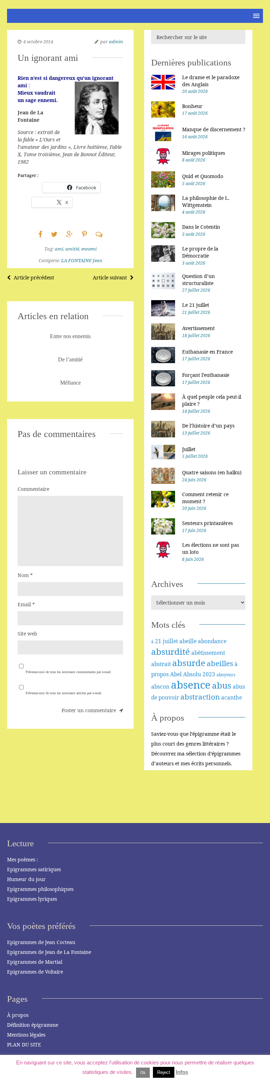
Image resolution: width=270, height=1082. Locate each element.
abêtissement (208, 653)
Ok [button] (143, 1072)
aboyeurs (226, 675)
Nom (25, 575)
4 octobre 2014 (38, 41)
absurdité (170, 651)
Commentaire (33, 489)
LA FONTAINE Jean (81, 260)
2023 (208, 674)
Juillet (188, 449)
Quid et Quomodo (202, 176)
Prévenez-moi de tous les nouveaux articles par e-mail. (64, 693)
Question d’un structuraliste (198, 279)
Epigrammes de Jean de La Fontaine (49, 952)
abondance (212, 641)
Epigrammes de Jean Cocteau (41, 942)
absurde (188, 663)
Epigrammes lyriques (32, 899)
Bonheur (192, 106)
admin (116, 41)
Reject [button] (163, 1072)
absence (191, 685)
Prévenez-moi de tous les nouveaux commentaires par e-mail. (69, 672)
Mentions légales (26, 1034)
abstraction (200, 697)
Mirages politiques (203, 153)
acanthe (231, 697)
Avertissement (198, 328)
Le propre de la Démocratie (200, 252)
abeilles (220, 663)
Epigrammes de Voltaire (35, 971)
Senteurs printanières (207, 523)
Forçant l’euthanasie (205, 375)
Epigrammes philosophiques (40, 889)
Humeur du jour (26, 879)
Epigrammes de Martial (34, 961)
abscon (160, 686)
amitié (72, 249)
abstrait (161, 664)
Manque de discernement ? (213, 129)
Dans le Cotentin (201, 226)
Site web (27, 633)
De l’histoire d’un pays (208, 425)
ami (59, 249)
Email (26, 604)
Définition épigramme (32, 1024)
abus (221, 685)
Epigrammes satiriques (34, 869)
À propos (17, 1015)
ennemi (89, 249)
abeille (188, 641)
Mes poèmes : (22, 859)
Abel (176, 674)
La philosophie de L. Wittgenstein (206, 201)
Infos (182, 1072)
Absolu (192, 674)
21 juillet (166, 641)
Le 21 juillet (195, 305)
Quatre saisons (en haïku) (212, 472)
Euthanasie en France (207, 351)
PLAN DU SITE (24, 1044)
